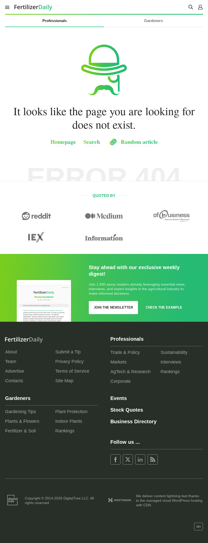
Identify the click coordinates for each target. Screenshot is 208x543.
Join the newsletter (113, 307)
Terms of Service (72, 371)
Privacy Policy (69, 361)
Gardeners (153, 20)
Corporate (120, 381)
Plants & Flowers (22, 421)
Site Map (64, 380)
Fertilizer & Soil (20, 431)
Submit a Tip (68, 352)
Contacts (14, 380)
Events (118, 398)
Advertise (14, 371)
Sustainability (174, 352)
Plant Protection (71, 411)
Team (10, 361)
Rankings (170, 371)
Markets (118, 362)
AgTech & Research (130, 371)
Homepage (63, 141)
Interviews (171, 362)
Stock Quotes (126, 410)
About (11, 352)
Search (91, 141)
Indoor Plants (68, 421)
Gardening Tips (20, 411)
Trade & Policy (125, 352)
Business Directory (133, 421)
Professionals (54, 20)
